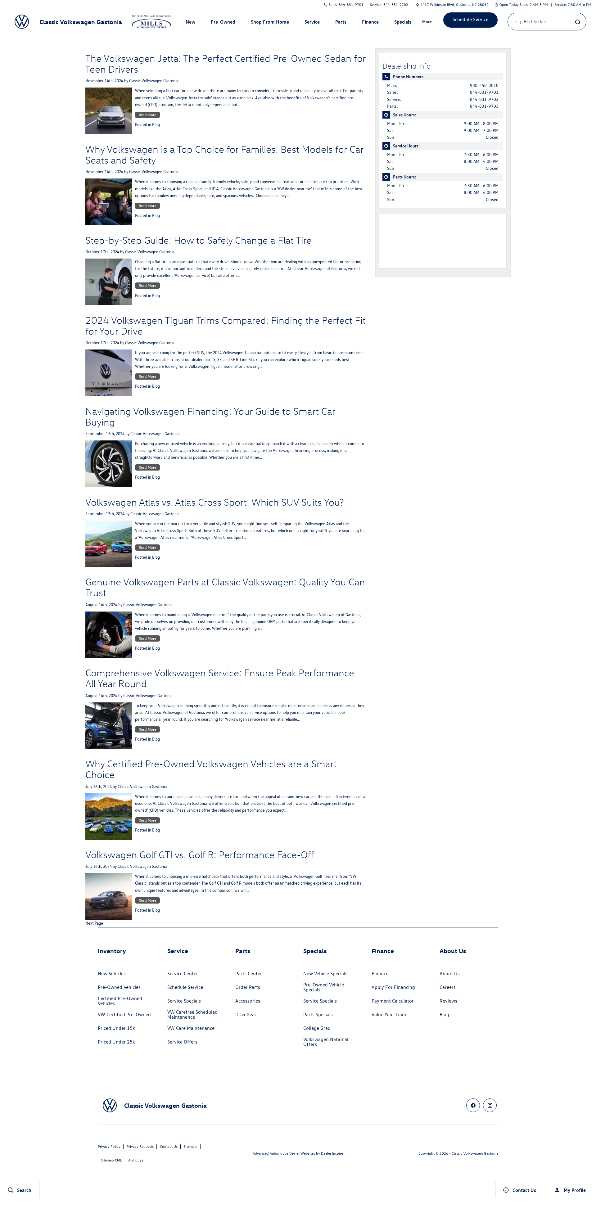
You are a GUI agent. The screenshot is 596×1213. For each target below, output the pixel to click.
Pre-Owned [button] (222, 23)
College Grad (317, 1028)
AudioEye (135, 1160)
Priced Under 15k (116, 1028)
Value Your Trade (389, 1014)
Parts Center (248, 973)
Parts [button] (341, 23)
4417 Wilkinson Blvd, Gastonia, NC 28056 (454, 4)
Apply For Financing (393, 987)
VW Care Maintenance (190, 1028)
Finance (380, 973)
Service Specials (184, 1001)
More (427, 22)
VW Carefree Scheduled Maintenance (192, 1014)
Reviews (448, 1001)
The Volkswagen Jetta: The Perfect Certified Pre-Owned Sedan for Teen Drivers (225, 63)
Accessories (247, 1001)
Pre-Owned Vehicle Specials (323, 987)
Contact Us (169, 1146)
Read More (147, 114)
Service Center (182, 973)
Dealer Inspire (332, 1153)
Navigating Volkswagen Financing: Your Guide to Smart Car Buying (210, 416)
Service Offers (182, 1042)
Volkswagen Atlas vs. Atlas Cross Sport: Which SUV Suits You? (214, 502)
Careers (448, 987)
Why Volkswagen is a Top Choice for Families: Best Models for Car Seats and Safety (224, 154)
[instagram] (490, 1105)
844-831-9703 (484, 106)
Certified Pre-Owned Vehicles (120, 1000)
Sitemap (190, 1146)
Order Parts (247, 987)
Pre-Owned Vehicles (119, 987)
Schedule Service (185, 987)
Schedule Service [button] (470, 19)
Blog (156, 124)
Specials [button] (402, 23)
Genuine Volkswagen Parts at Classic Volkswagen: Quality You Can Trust (225, 587)
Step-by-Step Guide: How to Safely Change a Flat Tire (198, 240)
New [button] (191, 23)
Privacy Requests (140, 1146)
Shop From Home (270, 22)
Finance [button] (370, 23)
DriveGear (245, 1014)
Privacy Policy (109, 1146)
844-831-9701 (484, 92)
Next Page (94, 923)
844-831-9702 (484, 99)
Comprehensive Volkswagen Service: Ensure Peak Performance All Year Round (219, 678)
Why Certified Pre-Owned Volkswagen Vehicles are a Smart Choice (211, 769)
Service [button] (312, 23)
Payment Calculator (393, 1001)
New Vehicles (112, 973)
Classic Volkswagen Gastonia (153, 81)
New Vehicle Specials (325, 973)
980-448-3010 (484, 85)
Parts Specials (318, 1014)
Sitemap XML (111, 1160)
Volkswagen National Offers (325, 1041)
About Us (450, 973)
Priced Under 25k (116, 1042)
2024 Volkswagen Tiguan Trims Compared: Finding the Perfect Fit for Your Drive (225, 325)
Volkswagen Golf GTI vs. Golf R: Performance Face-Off (199, 854)
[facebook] (473, 1105)
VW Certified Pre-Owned (124, 1014)
